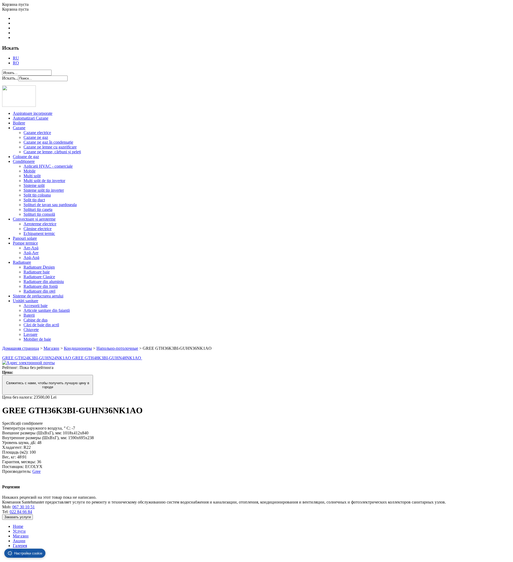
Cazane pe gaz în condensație (48, 142)
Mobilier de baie (37, 339)
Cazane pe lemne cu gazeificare (50, 147)
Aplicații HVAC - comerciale (48, 166)
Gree (36, 471)
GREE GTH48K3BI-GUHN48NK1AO (107, 358)
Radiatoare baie (37, 272)
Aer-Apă (31, 248)
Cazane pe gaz (36, 137)
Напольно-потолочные (117, 348)
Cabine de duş (36, 320)
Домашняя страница (20, 348)
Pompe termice (25, 243)
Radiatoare (22, 262)
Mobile (30, 171)
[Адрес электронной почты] (28, 362)
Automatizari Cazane (30, 118)
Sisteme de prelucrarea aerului (38, 296)
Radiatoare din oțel (39, 291)
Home (18, 526)
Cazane (19, 127)
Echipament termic (39, 233)
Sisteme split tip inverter (44, 190)
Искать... (10, 78)
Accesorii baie (36, 305)
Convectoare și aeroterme (34, 219)
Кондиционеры (78, 348)
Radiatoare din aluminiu (44, 281)
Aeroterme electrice (40, 224)
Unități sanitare (25, 300)
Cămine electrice (38, 228)
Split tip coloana (37, 195)
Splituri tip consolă (39, 214)
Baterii (29, 315)
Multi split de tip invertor (44, 180)
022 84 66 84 (21, 511)
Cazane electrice (37, 132)
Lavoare (30, 334)
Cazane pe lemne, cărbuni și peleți (52, 152)
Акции (19, 541)
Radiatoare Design (39, 267)
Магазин (51, 348)
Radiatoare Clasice (39, 276)
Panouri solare (25, 238)
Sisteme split (34, 185)
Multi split (32, 176)
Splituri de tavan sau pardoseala (50, 204)
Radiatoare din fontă (41, 286)
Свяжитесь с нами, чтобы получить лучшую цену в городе (47, 385)
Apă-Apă (31, 257)
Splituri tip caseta (38, 209)
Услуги (19, 531)
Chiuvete (31, 329)
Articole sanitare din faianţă (47, 310)
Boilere (19, 123)
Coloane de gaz (26, 156)
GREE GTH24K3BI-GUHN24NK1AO (37, 358)
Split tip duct (34, 200)
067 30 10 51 (23, 507)
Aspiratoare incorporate (32, 113)
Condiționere (24, 161)
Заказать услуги (17, 517)
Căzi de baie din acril (41, 325)
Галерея (20, 545)
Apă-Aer (31, 252)
